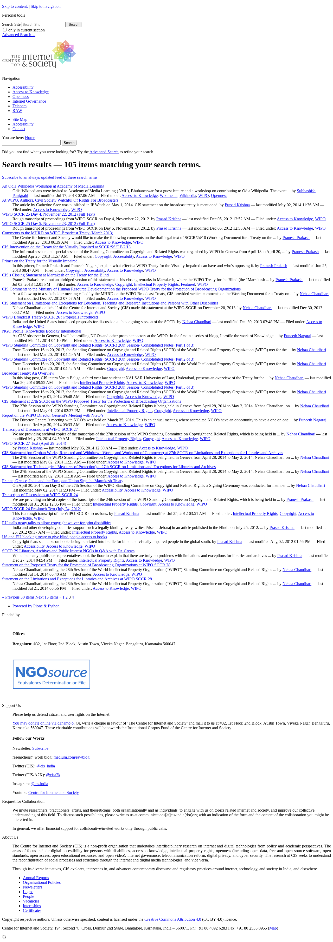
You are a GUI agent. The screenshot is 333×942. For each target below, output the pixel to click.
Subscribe (40, 748)
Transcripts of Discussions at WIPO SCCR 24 (40, 495)
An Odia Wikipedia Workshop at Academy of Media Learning (53, 186)
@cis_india (45, 766)
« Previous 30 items (18, 597)
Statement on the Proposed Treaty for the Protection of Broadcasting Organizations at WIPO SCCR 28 (86, 565)
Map (273, 928)
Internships (32, 906)
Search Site (11, 24)
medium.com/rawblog (71, 757)
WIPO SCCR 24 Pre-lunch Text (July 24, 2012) (41, 509)
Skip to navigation (46, 6)
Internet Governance (29, 101)
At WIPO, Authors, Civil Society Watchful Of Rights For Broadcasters (60, 200)
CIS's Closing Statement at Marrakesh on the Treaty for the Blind (55, 275)
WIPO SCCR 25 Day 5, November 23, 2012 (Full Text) (48, 223)
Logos (28, 892)
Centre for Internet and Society (53, 792)
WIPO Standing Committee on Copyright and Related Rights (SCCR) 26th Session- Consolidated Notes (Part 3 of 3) (98, 387)
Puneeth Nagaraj (297, 336)
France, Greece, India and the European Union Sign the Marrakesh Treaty (62, 481)
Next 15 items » (48, 597)
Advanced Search (104, 152)
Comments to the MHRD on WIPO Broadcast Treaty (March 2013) (57, 233)
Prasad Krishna (237, 205)
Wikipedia (188, 195)
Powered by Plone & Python (36, 606)
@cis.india (39, 783)
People (28, 896)
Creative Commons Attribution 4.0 (172, 919)
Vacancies (31, 901)
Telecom (19, 106)
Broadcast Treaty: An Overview (28, 373)
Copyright (103, 256)
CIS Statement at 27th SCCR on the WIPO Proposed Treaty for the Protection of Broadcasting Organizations (91, 401)
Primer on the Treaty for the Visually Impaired (40, 261)
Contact (18, 129)
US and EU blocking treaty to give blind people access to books (54, 537)
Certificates (32, 910)
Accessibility (23, 87)
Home (30, 137)
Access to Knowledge (30, 92)
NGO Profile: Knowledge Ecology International (41, 331)
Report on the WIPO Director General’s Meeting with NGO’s (52, 415)
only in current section (26, 30)
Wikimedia (168, 195)
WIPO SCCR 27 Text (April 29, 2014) (34, 443)
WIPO (203, 195)
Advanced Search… (18, 34)
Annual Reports (36, 877)
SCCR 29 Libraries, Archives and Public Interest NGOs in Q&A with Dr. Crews (68, 551)
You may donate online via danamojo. (43, 723)
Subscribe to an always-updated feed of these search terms (49, 177)
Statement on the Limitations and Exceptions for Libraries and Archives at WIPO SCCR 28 (77, 579)
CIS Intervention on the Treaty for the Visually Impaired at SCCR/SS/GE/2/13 (66, 247)
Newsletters (32, 887)
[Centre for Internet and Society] (40, 69)
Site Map (19, 119)
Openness (20, 96)
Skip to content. (15, 6)
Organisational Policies (42, 882)
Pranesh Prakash (296, 237)
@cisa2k (53, 775)
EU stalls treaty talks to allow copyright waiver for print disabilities (56, 523)
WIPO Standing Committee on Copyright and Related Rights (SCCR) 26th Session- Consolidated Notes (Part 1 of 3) (98, 345)
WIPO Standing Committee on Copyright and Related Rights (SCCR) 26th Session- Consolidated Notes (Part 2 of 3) (98, 359)
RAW (17, 110)
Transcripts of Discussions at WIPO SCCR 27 (40, 429)
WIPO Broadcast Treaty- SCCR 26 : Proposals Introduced (50, 317)
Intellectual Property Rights (156, 284)
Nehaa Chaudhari (314, 293)
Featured (188, 284)
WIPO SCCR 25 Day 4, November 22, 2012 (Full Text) (48, 214)
